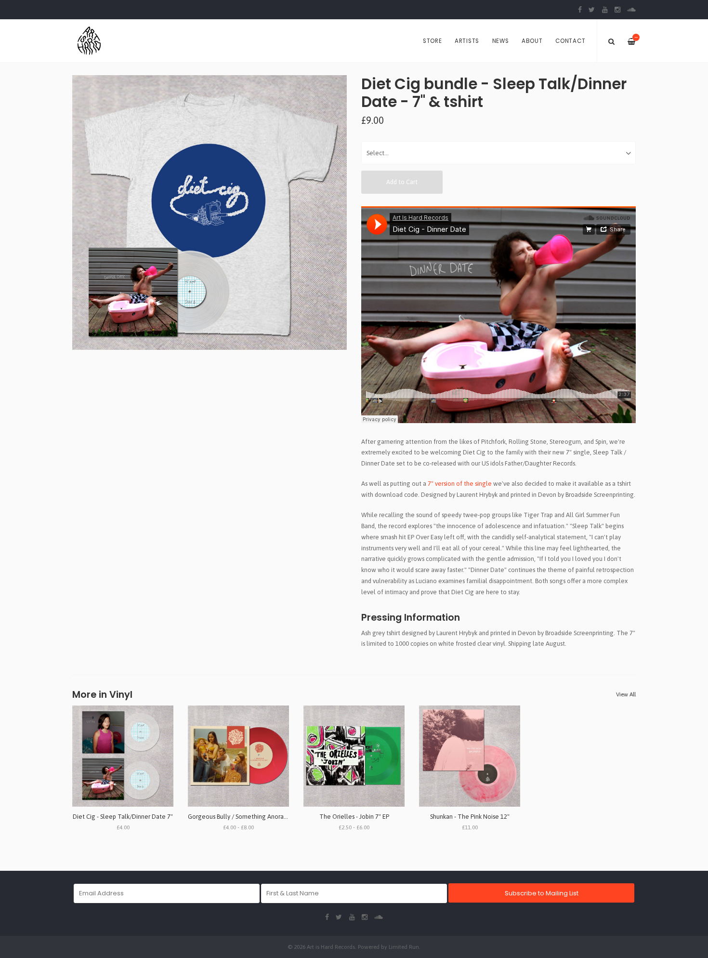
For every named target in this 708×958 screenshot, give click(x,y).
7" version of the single (460, 483)
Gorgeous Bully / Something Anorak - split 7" (249, 816)
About (532, 41)
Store (432, 41)
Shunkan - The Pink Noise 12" (470, 816)
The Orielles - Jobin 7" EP (354, 816)
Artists (467, 41)
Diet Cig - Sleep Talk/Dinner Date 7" (123, 816)
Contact (570, 41)
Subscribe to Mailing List (541, 893)
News (500, 41)
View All (626, 694)
